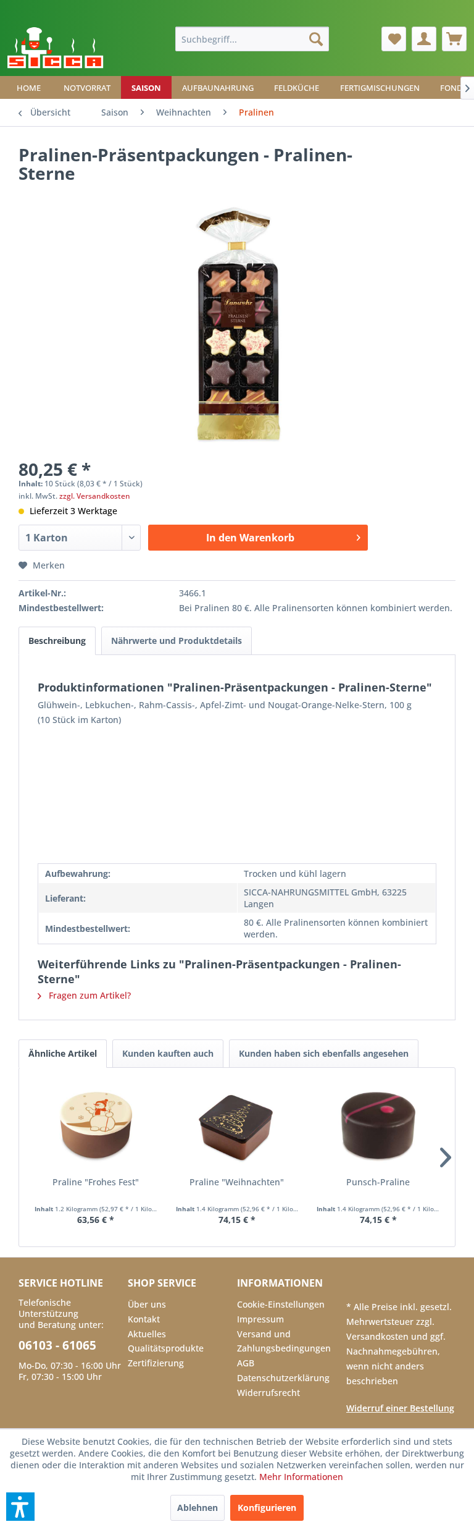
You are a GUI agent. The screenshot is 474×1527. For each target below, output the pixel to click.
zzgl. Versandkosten (94, 496)
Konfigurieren (267, 1507)
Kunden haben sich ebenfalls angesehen (324, 1053)
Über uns (147, 1304)
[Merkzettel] (393, 39)
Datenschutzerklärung (283, 1378)
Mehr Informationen (301, 1477)
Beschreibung (57, 640)
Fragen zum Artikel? (88, 995)
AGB (245, 1363)
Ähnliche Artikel (62, 1053)
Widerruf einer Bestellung (400, 1408)
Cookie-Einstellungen (281, 1304)
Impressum (260, 1319)
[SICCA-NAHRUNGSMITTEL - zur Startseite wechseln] (55, 48)
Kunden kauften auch (168, 1053)
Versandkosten (378, 1336)
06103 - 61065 (57, 1345)
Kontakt (144, 1319)
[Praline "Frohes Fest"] (96, 1126)
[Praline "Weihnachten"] (237, 1126)
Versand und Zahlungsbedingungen (284, 1341)
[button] (20, 1506)
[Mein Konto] (424, 39)
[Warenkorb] (454, 39)
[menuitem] (252, 39)
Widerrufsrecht (268, 1392)
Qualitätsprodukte (166, 1348)
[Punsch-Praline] (378, 1126)
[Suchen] (316, 39)
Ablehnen (197, 1507)
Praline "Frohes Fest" (95, 1182)
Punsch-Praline (378, 1182)
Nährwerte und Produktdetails (176, 640)
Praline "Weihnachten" (236, 1182)
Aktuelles (147, 1334)
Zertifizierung (156, 1363)
